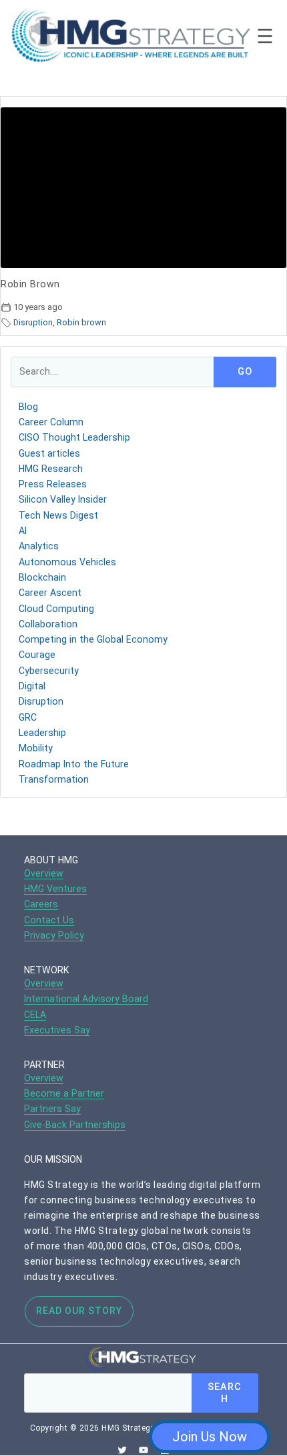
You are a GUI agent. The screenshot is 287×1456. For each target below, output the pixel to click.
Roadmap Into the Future (74, 764)
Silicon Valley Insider (63, 499)
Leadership (42, 732)
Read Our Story (79, 1310)
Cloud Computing (56, 608)
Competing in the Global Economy (93, 639)
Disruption (33, 322)
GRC (28, 717)
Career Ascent (50, 592)
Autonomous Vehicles (67, 562)
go (245, 371)
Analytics (39, 546)
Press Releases (53, 484)
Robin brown (81, 322)
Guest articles (49, 453)
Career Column (51, 422)
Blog (28, 406)
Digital (32, 686)
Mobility (36, 748)
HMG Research (51, 468)
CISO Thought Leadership (74, 437)
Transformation (54, 779)
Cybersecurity (49, 670)
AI (23, 530)
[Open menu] (265, 36)
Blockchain (42, 577)
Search (225, 1392)
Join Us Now (209, 1437)
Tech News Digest (58, 515)
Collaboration (48, 624)
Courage (37, 654)
